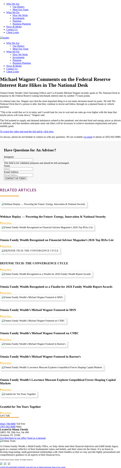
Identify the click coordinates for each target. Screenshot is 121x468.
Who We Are (12, 4)
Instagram (9, 156)
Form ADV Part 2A (32, 467)
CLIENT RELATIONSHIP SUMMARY (13, 467)
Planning (17, 21)
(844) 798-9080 (8, 423)
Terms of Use (56, 467)
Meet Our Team (20, 9)
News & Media (14, 26)
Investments (18, 18)
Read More (7, 223)
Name (7, 165)
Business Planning (22, 23)
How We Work (20, 15)
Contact (63, 467)
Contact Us (11, 29)
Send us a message (36, 438)
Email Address (11, 172)
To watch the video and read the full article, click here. (27, 131)
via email (87, 137)
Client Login (12, 32)
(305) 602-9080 (8, 426)
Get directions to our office (13, 438)
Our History (19, 6)
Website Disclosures (45, 467)
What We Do (12, 12)
